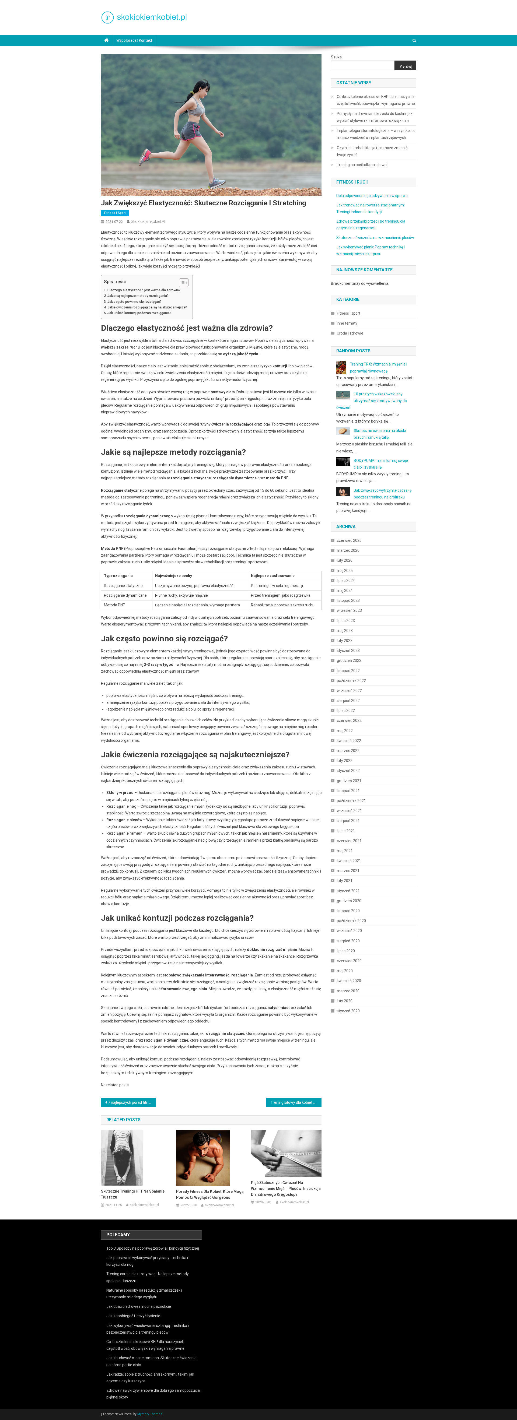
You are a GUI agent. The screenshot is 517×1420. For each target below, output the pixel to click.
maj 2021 (345, 851)
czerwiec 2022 (349, 720)
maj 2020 (345, 971)
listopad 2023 (348, 600)
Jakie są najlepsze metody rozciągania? (138, 296)
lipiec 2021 (346, 831)
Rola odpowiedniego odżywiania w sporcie (372, 196)
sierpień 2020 (348, 941)
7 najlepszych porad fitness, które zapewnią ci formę (132, 1102)
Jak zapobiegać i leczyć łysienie (133, 1316)
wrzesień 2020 (349, 931)
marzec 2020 (348, 991)
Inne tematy (347, 323)
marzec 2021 (348, 871)
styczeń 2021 (348, 891)
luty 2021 (344, 880)
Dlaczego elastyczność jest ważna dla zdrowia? (143, 290)
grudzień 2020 (349, 901)
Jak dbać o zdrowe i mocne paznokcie (138, 1306)
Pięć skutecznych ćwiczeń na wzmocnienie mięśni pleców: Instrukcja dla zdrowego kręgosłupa (286, 1188)
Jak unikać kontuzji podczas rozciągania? (139, 313)
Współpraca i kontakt (134, 40)
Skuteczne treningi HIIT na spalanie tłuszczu (133, 1194)
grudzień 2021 (349, 781)
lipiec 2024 (346, 580)
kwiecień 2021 (349, 861)
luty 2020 (344, 1001)
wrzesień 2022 (349, 690)
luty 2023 (344, 640)
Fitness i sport (115, 213)
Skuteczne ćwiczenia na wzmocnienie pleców (375, 238)
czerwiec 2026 (349, 540)
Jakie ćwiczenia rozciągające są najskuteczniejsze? (147, 307)
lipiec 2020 (346, 951)
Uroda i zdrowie (350, 333)
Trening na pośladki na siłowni (362, 165)
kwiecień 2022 (349, 741)
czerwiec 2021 (349, 841)
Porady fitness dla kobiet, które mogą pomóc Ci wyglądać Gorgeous (210, 1194)
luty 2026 (344, 560)
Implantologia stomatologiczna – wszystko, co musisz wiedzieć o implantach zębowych (376, 134)
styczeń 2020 (348, 1011)
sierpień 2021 (348, 820)
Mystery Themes (149, 1414)
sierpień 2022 (348, 700)
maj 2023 (345, 630)
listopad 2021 (348, 791)
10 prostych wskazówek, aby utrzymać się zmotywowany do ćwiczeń (371, 401)
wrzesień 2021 (349, 811)
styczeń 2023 (348, 650)
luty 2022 (344, 760)
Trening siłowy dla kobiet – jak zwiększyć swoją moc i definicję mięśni (296, 1102)
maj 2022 (345, 731)
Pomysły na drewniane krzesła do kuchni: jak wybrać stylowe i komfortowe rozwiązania (375, 117)
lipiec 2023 (346, 620)
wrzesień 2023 (349, 610)
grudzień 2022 (349, 660)
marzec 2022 (348, 750)
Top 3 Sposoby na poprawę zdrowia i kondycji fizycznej (152, 1248)
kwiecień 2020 (349, 981)
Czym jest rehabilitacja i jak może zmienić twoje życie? (372, 151)
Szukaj (337, 57)
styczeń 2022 (348, 770)
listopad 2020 (348, 911)
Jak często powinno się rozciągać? (134, 302)
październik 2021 (351, 801)
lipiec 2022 (346, 710)
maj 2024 (345, 590)
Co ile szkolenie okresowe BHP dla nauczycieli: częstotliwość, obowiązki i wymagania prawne (376, 100)
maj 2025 (345, 570)
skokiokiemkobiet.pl (148, 221)
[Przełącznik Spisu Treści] (181, 282)
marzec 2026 (348, 550)
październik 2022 (351, 681)
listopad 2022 (348, 671)
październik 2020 (351, 921)
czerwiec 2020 (349, 961)
